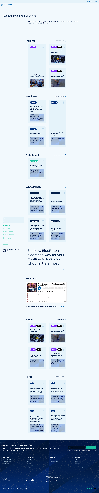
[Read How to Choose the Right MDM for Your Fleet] (64, 350)
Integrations (6, 463)
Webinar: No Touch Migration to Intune (35, 134)
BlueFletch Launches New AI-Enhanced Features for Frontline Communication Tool (57, 391)
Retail (28, 461)
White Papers (8, 235)
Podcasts (7, 238)
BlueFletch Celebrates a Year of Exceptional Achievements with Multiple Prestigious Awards (58, 418)
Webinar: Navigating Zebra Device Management (57, 133)
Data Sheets (8, 232)
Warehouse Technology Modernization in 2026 (58, 75)
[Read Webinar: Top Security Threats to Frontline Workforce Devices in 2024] (43, 102)
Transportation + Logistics (32, 467)
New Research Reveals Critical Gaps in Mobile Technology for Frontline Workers (36, 419)
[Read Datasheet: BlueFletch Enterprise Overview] (43, 161)
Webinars (7, 228)
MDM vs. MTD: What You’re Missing (35, 355)
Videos (59, 47)
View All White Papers (58, 187)
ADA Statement (26, 488)
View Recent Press (59, 376)
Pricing (51, 459)
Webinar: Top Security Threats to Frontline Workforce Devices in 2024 (36, 109)
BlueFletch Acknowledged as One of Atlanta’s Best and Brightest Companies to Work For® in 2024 (36, 390)
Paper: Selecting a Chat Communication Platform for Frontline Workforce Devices (37, 228)
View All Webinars (59, 96)
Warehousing (30, 465)
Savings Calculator (54, 461)
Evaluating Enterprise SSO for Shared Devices (37, 75)
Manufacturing (30, 463)
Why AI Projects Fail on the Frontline (57, 51)
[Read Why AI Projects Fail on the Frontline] (64, 47)
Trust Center (76, 465)
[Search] (4, 222)
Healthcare (29, 459)
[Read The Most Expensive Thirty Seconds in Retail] (64, 193)
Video (5, 241)
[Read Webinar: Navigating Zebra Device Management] (64, 102)
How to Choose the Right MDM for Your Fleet (56, 355)
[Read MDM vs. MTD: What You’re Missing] (43, 350)
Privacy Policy (13, 488)
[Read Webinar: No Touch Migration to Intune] (43, 129)
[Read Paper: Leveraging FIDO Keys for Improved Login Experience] (64, 221)
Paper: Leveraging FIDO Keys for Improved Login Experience (57, 228)
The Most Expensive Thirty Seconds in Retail (57, 202)
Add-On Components (7, 461)
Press (5, 244)
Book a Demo (91, 447)
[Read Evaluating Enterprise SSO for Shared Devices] (43, 47)
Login (95, 1)
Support (89, 1)
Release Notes (77, 463)
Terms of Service (19, 488)
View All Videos (60, 319)
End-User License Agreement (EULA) (82, 467)
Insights (6, 225)
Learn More (60, 269)
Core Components (7, 459)
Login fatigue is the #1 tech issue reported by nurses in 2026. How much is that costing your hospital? (36, 200)
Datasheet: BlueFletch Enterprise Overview (36, 166)
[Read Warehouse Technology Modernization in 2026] (64, 71)
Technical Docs (77, 461)
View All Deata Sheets (58, 155)
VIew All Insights (60, 40)
